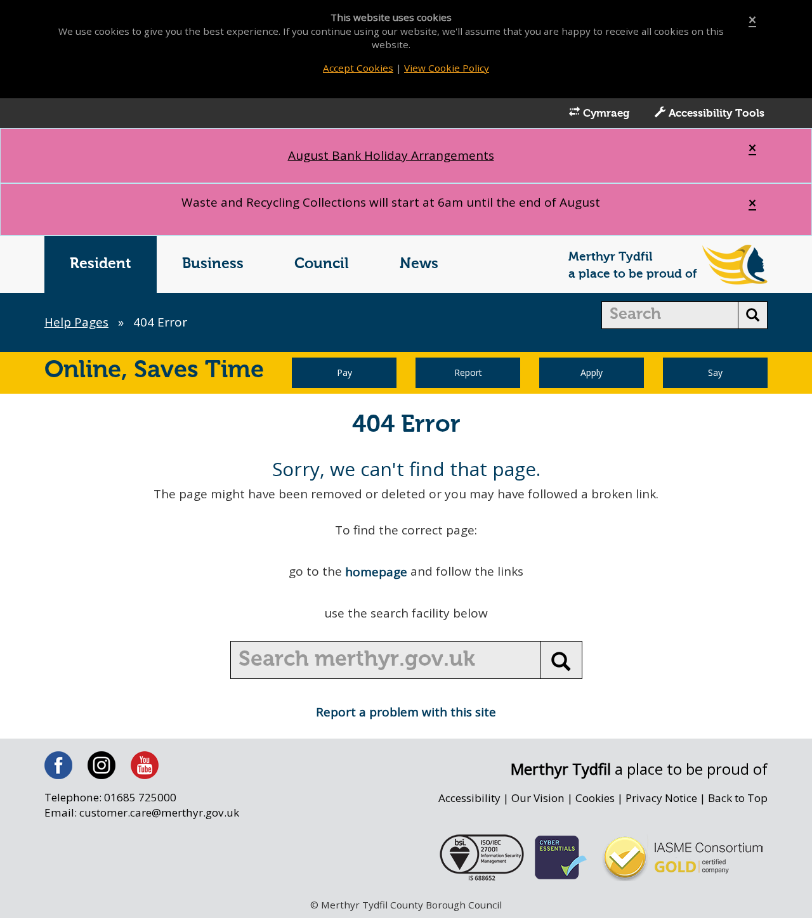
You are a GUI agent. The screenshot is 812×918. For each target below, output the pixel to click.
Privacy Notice (661, 798)
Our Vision (538, 798)
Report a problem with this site (406, 712)
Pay (344, 372)
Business (213, 264)
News (419, 264)
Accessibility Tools (714, 113)
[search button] (753, 315)
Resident (100, 264)
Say (715, 372)
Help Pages (76, 322)
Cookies (595, 798)
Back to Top (738, 798)
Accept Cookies (358, 67)
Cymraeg (604, 113)
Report (468, 372)
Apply (591, 372)
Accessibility (469, 798)
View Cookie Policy (446, 67)
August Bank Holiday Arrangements (391, 155)
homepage (376, 572)
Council (321, 264)
